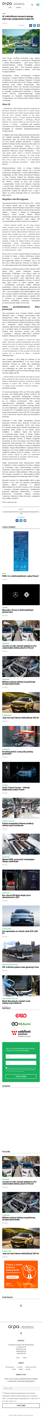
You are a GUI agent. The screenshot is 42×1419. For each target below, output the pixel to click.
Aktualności (5, 643)
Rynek (3, 573)
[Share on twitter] (34, 25)
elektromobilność (25, 512)
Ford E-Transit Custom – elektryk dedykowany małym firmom (16, 788)
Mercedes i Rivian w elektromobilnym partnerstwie (17, 611)
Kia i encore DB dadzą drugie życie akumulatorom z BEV (16, 896)
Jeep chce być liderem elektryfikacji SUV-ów (20, 718)
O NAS (9, 7)
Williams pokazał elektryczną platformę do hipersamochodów (18, 683)
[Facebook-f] (21, 1306)
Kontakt (18, 7)
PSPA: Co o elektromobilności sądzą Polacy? (20, 576)
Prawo (4, 13)
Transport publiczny (8, 821)
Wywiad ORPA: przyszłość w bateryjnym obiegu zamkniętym (18, 860)
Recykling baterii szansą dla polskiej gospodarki (17, 753)
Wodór (28, 1369)
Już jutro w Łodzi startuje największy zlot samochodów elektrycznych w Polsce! (19, 647)
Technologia (6, 679)
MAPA (24, 1358)
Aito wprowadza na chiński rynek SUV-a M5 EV (20, 932)
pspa (21, 513)
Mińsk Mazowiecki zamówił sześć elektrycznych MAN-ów (16, 1002)
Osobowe (4, 715)
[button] (37, 4)
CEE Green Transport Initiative (11, 512)
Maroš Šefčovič (34, 512)
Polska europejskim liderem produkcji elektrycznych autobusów (17, 824)
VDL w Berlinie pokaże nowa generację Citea (20, 967)
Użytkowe (5, 607)
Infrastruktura (30, 1367)
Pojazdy (20, 1367)
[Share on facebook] (30, 25)
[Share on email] (38, 25)
